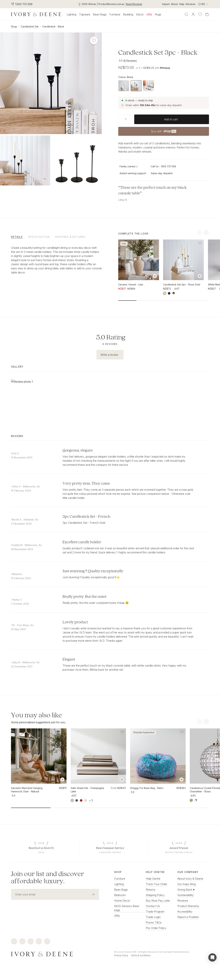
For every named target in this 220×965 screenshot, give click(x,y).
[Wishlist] (200, 14)
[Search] (186, 14)
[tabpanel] (56, 263)
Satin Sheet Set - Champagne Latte (87, 790)
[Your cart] (207, 14)
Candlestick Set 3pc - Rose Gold (181, 284)
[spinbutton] (125, 119)
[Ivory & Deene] (58, 954)
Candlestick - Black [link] (53, 26)
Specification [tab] (39, 236)
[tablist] (56, 237)
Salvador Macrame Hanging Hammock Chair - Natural (26, 790)
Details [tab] (17, 236)
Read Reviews (134, 4)
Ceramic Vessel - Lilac (130, 284)
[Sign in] (193, 14)
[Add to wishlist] (155, 243)
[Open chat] (212, 957)
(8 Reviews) (130, 60)
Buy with (163, 132)
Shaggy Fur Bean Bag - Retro (146, 788)
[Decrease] (119, 119)
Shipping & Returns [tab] (70, 236)
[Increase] (131, 119)
